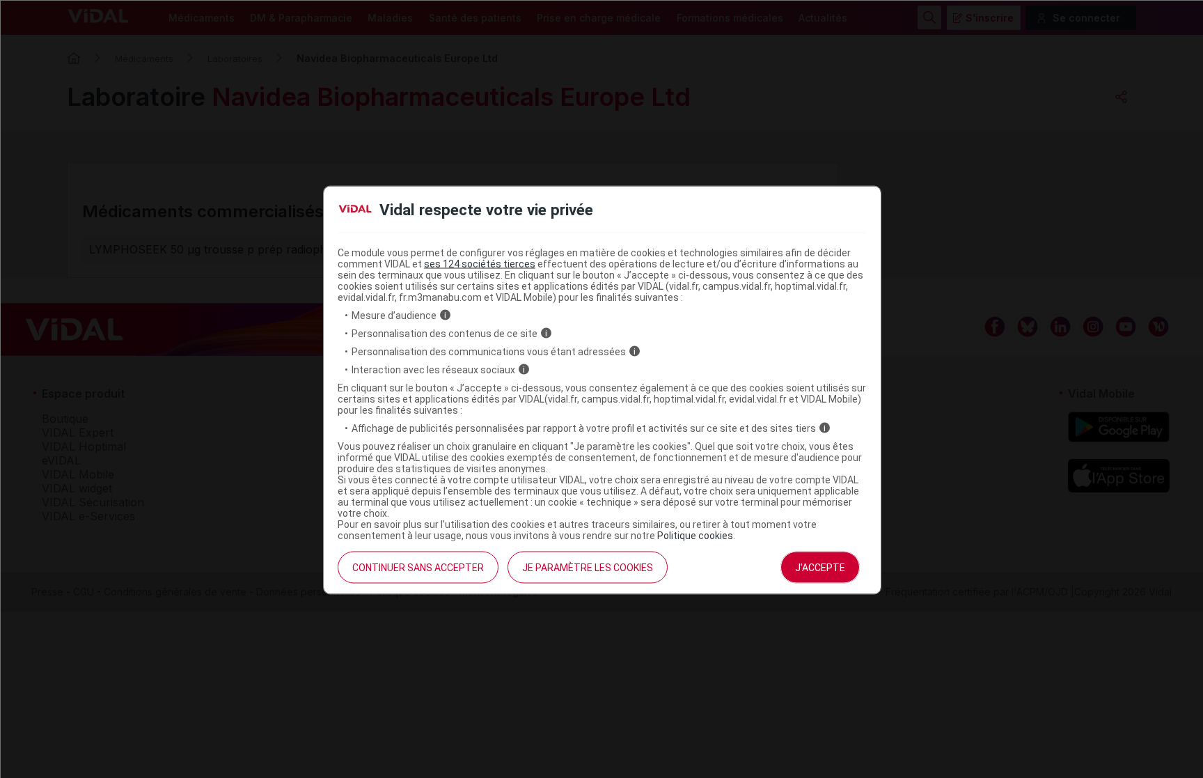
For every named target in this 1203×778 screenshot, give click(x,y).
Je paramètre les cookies (587, 567)
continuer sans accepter (418, 567)
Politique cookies (695, 534)
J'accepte (820, 567)
